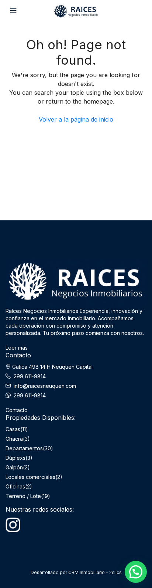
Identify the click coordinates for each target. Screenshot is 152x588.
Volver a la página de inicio (76, 119)
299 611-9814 (30, 376)
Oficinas (15, 486)
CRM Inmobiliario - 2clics (95, 572)
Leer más (17, 347)
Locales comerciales (30, 477)
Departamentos (24, 448)
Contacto (17, 410)
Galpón (14, 467)
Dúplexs (15, 458)
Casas (13, 429)
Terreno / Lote (23, 496)
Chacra (14, 439)
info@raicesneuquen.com (45, 386)
